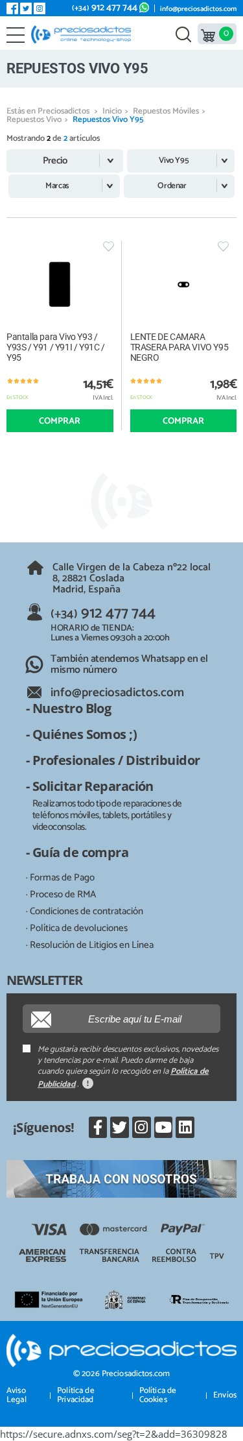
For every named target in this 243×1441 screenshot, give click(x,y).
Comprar (59, 421)
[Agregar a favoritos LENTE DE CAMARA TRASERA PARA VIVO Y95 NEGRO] (223, 246)
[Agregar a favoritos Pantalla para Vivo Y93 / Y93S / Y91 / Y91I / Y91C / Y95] (108, 246)
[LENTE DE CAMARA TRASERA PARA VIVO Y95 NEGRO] (183, 284)
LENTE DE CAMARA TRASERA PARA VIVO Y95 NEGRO (179, 347)
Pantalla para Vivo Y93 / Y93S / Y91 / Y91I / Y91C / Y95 (55, 347)
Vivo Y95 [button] (174, 160)
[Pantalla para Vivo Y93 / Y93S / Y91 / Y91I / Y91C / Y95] (59, 284)
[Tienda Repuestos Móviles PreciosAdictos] (84, 34)
